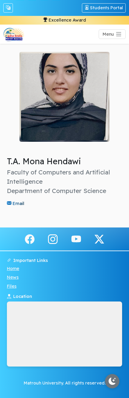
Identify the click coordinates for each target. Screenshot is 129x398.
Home (13, 268)
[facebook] (29, 238)
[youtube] (76, 238)
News (13, 277)
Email (17, 203)
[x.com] (99, 238)
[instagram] (53, 238)
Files (11, 286)
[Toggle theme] (112, 381)
